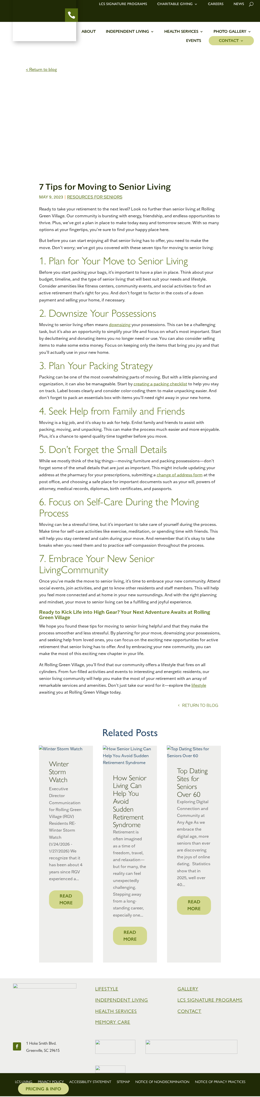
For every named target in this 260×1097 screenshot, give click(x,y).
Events (193, 41)
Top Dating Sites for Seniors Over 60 (192, 782)
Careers (215, 4)
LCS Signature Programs (123, 4)
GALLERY (187, 989)
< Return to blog (41, 69)
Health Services (181, 31)
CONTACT (189, 1011)
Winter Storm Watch (59, 771)
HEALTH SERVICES (116, 1011)
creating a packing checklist (160, 383)
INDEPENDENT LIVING (121, 1000)
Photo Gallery (230, 31)
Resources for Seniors (94, 197)
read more (66, 899)
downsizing (120, 324)
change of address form (180, 474)
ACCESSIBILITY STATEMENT (90, 1082)
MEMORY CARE (112, 1022)
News (239, 4)
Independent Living (127, 31)
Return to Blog (200, 705)
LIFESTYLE (106, 989)
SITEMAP (123, 1082)
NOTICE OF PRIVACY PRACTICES (220, 1082)
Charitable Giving (175, 4)
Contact (229, 41)
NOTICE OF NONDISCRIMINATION (162, 1082)
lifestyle (198, 685)
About (89, 31)
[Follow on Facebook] (17, 1046)
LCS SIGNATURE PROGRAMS (209, 1000)
